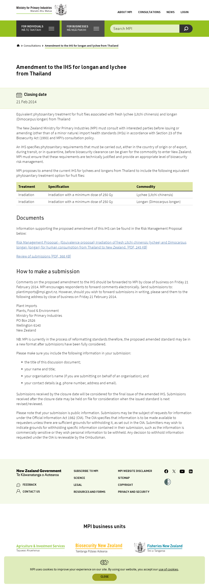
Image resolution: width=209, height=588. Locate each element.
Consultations (149, 12)
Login (185, 12)
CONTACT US (31, 492)
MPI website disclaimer (135, 471)
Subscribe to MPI (86, 471)
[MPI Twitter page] (174, 472)
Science (79, 478)
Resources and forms (89, 492)
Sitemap (124, 478)
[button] (38, 28)
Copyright (125, 485)
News (171, 12)
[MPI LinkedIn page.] (191, 472)
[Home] (18, 45)
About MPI (125, 12)
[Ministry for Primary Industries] (41, 10)
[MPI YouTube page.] (182, 472)
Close (105, 577)
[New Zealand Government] (38, 473)
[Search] (186, 29)
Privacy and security (133, 492)
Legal (78, 485)
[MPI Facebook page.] (166, 472)
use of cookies (168, 569)
